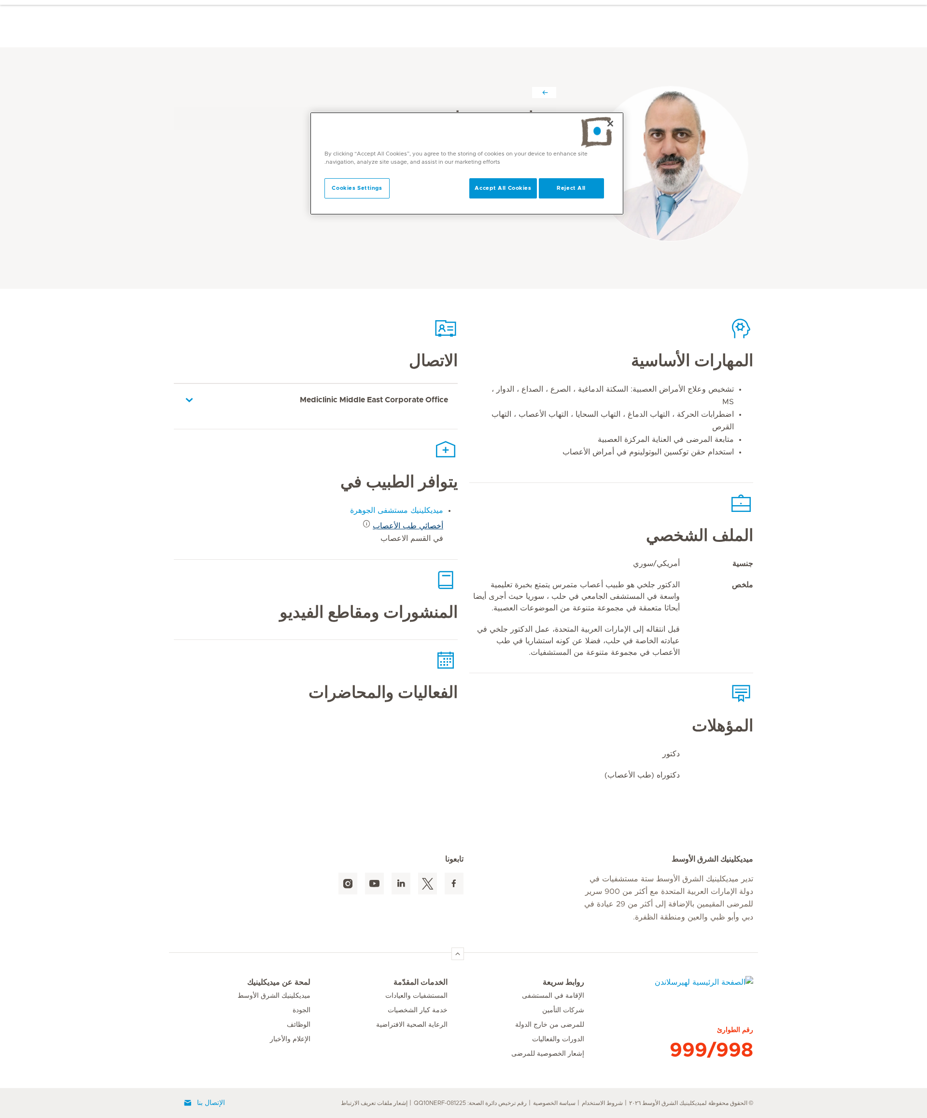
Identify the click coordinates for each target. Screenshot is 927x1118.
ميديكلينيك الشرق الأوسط (274, 995)
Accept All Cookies (503, 188)
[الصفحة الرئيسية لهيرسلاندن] (668, 988)
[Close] (610, 123)
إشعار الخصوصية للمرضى (547, 1053)
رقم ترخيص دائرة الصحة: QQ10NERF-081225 (470, 1103)
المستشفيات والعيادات (416, 995)
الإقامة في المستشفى (553, 995)
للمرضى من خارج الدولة (549, 1024)
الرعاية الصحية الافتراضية (412, 1024)
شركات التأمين (563, 1010)
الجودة (301, 1010)
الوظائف (298, 1024)
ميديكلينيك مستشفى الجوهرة (396, 510)
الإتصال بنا (211, 1103)
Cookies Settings (357, 188)
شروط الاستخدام (602, 1103)
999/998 (711, 1050)
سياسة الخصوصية (554, 1103)
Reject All (571, 188)
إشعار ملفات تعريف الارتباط (374, 1103)
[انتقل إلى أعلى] (458, 954)
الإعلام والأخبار (290, 1039)
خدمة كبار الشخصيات (418, 1010)
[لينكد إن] (401, 883)
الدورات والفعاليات (558, 1039)
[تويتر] (427, 883)
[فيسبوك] (454, 883)
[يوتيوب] (374, 883)
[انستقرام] (347, 883)
